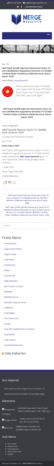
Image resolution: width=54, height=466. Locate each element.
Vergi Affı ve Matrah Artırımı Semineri (19, 329)
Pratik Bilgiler (9, 313)
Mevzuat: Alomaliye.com (11, 463)
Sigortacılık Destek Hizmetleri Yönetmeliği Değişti (24, 394)
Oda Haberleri (15, 353)
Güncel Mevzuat (14, 451)
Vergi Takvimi (9, 340)
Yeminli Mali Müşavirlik (13, 345)
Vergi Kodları (9, 334)
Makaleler (8, 291)
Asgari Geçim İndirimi (13, 249)
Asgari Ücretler (10, 254)
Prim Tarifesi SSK (11, 318)
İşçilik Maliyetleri (11, 281)
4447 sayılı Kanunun (29, 156)
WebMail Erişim (35, 6)
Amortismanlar (10, 243)
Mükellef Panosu (11, 297)
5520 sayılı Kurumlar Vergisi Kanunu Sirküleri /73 (24, 388)
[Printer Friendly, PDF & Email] (9, 182)
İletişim (7, 270)
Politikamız (8, 307)
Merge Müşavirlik (21, 80)
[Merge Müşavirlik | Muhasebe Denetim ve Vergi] (27, 19)
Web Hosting (37, 463)
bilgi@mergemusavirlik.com (36, 3)
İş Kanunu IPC (10, 275)
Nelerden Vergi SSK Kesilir (15, 302)
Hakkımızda (9, 259)
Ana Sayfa (12, 443)
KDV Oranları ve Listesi (13, 286)
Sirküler (7, 323)
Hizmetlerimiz (10, 265)
